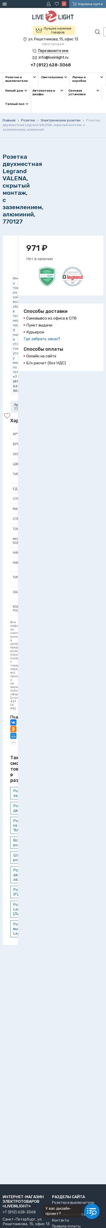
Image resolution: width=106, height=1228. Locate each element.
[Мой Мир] (13, 736)
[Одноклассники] (13, 729)
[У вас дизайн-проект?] (92, 1211)
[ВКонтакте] (13, 722)
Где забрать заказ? (42, 339)
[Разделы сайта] (5, 4)
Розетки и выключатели (73, 1202)
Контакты (60, 1220)
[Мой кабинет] (49, 4)
